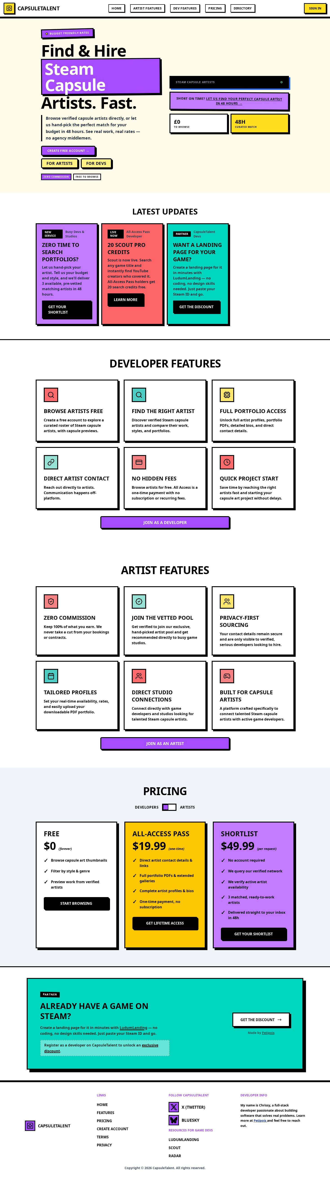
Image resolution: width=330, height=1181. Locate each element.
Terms (103, 1137)
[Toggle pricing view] (169, 807)
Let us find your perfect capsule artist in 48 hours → (244, 100)
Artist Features (147, 8)
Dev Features (185, 8)
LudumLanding (184, 1139)
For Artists (59, 163)
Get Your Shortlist (58, 309)
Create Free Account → (68, 150)
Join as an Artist (165, 743)
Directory (243, 8)
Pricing (215, 8)
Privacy (104, 1145)
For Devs (96, 163)
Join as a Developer (165, 522)
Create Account (112, 1128)
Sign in (315, 8)
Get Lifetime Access (165, 923)
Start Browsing (76, 903)
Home (116, 8)
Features (105, 1112)
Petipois (268, 1033)
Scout (174, 1147)
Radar (175, 1155)
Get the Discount (196, 306)
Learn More (125, 299)
